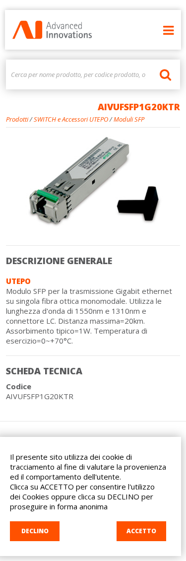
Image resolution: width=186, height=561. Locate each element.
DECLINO (35, 531)
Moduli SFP (129, 119)
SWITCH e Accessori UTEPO (71, 119)
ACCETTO (141, 531)
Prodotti (17, 119)
